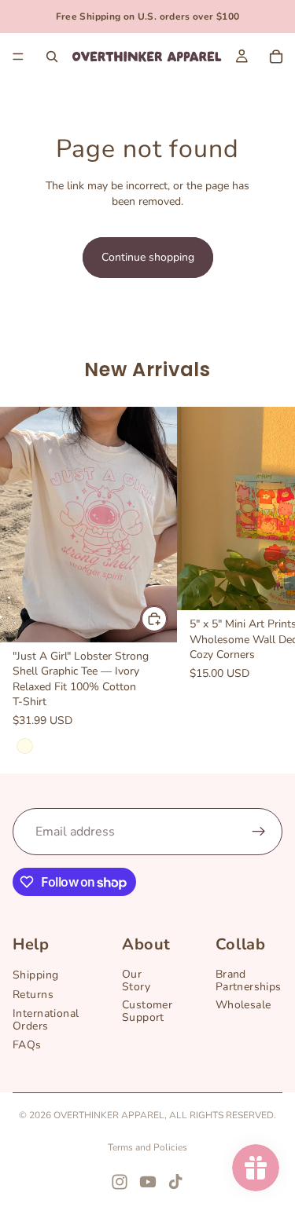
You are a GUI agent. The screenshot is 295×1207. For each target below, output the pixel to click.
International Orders (46, 1020)
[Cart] (276, 56)
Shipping (35, 975)
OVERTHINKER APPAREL (108, 1115)
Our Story (136, 980)
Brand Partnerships (249, 980)
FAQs (27, 1044)
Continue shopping (147, 257)
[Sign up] (258, 831)
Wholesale (243, 1005)
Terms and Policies (147, 1147)
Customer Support (147, 1011)
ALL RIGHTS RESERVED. (222, 1115)
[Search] (52, 56)
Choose (167, 619)
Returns (33, 994)
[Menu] (18, 56)
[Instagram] (119, 1181)
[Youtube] (147, 1181)
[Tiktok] (175, 1181)
